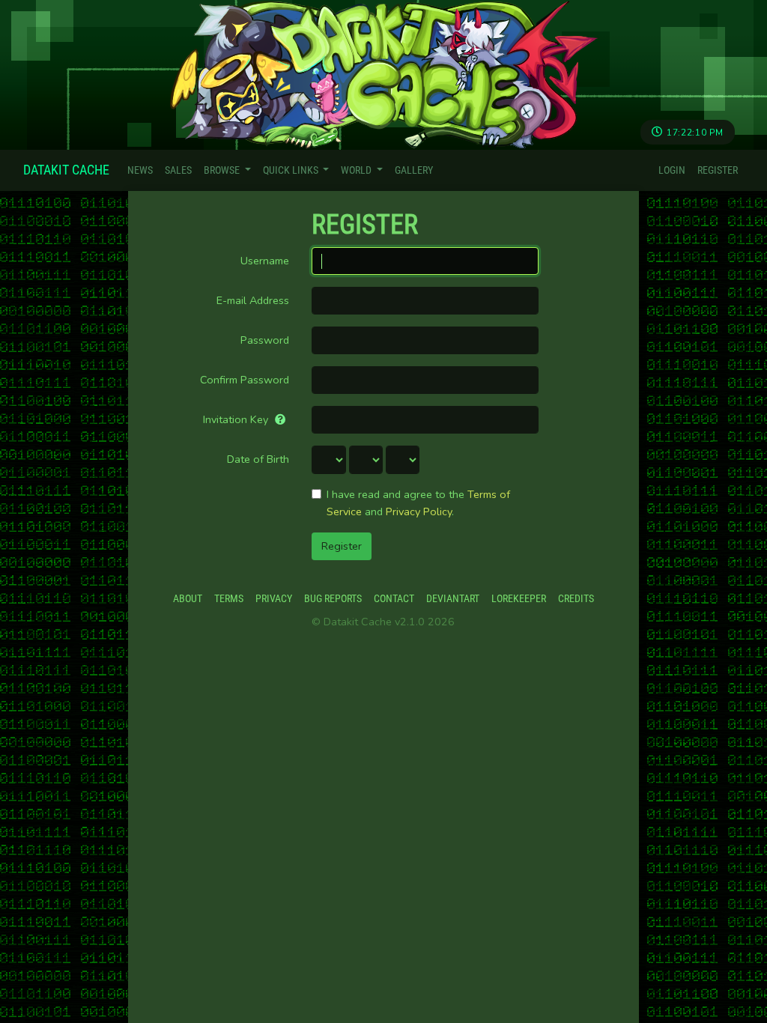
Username (264, 260)
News (140, 170)
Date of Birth (258, 459)
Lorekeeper (518, 598)
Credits (576, 598)
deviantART (452, 598)
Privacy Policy (419, 511)
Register (717, 170)
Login (671, 170)
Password (264, 340)
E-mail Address (252, 300)
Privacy (273, 598)
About (187, 598)
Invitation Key (237, 419)
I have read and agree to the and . (418, 503)
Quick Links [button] (292, 170)
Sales (178, 170)
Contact (394, 598)
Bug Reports (333, 598)
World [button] (357, 170)
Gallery (414, 170)
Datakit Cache (66, 169)
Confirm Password (244, 379)
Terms (228, 598)
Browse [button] (223, 170)
